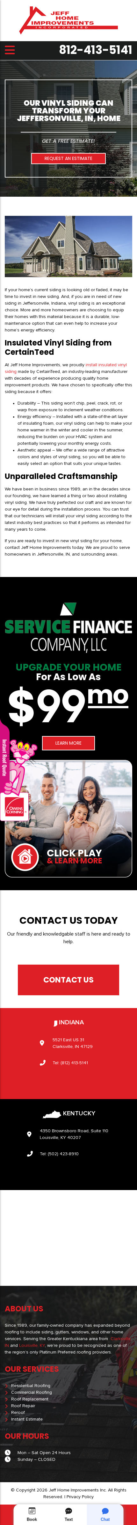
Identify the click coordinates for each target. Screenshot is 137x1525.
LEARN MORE (68, 743)
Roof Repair (23, 1406)
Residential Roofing (30, 1386)
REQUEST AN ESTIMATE (68, 158)
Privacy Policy (80, 1497)
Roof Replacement (29, 1399)
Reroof (18, 1412)
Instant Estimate (27, 1419)
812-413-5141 (95, 50)
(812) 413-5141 (74, 1063)
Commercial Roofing (31, 1392)
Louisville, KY (32, 1345)
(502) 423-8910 (63, 1154)
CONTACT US (68, 980)
